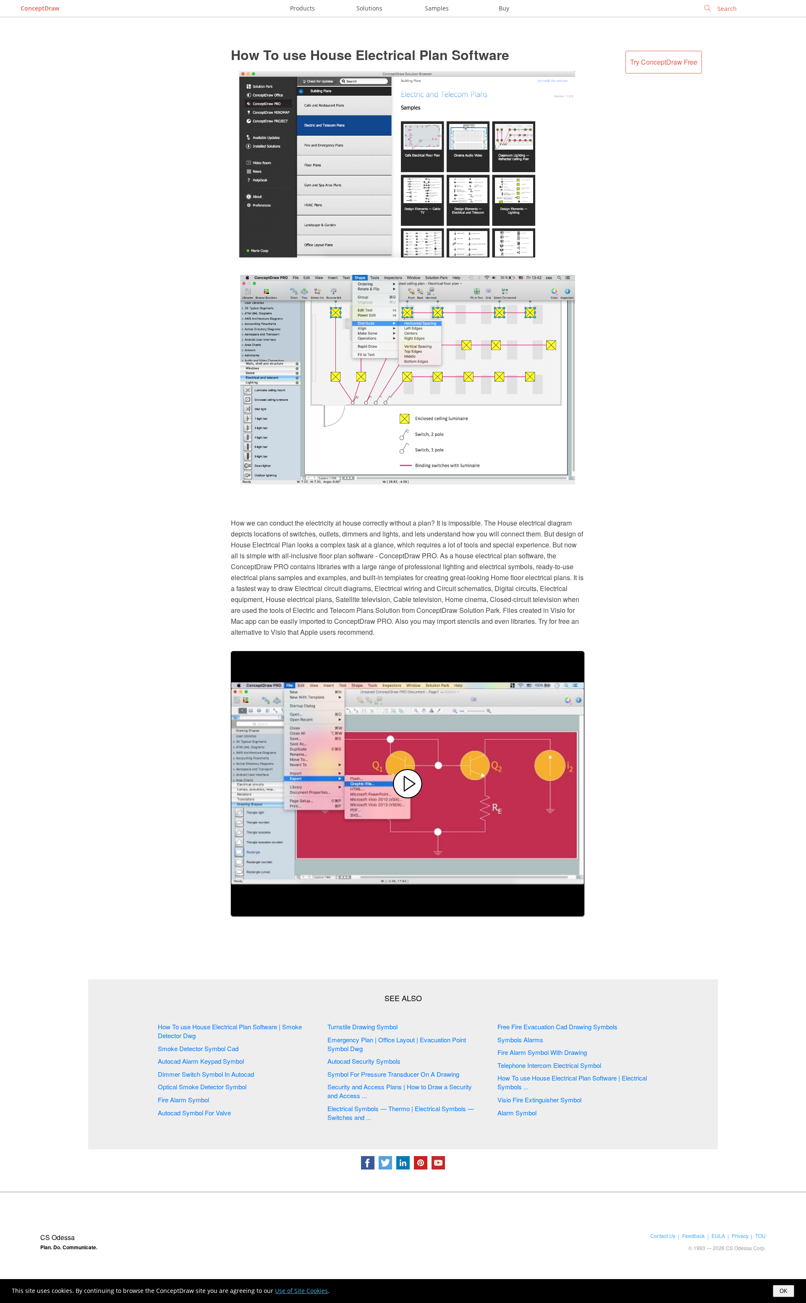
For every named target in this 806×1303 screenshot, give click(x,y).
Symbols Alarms (520, 1039)
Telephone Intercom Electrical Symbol (549, 1065)
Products (302, 8)
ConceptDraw (40, 8)
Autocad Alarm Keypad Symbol (201, 1061)
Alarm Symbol (516, 1112)
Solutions (369, 8)
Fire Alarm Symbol (183, 1099)
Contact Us (662, 1235)
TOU (760, 1235)
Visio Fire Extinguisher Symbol (539, 1099)
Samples (437, 8)
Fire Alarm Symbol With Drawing (542, 1052)
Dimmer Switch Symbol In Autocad (206, 1074)
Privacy (740, 1235)
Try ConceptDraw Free (663, 62)
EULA (718, 1235)
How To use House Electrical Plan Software (370, 54)
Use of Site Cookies (301, 1291)
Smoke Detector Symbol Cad (198, 1048)
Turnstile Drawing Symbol (362, 1026)
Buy (504, 8)
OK (784, 1291)
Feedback (693, 1235)
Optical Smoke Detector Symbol (202, 1086)
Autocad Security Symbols (363, 1061)
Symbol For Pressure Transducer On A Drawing (393, 1074)
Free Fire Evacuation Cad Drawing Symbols (557, 1026)
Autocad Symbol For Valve (194, 1112)
